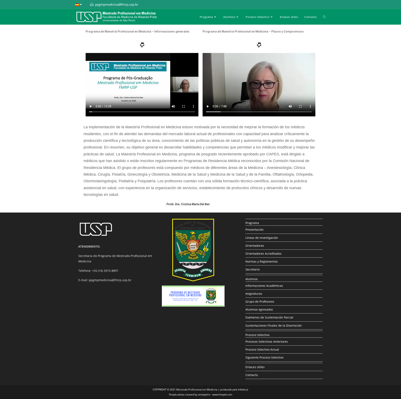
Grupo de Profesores (259, 301)
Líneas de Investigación (261, 238)
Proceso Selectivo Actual (262, 349)
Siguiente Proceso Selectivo (264, 357)
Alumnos (251, 279)
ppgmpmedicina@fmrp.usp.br (116, 4)
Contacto (251, 375)
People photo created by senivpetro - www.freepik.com (200, 394)
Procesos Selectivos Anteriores (266, 342)
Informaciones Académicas (264, 286)
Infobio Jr (243, 389)
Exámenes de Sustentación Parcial (269, 317)
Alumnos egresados (259, 309)
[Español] (79, 4)
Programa (252, 223)
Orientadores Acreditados (263, 254)
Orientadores (254, 246)
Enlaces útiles (255, 367)
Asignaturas (253, 294)
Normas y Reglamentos (261, 261)
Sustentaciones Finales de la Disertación (273, 325)
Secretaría (252, 269)
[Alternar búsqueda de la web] (324, 17)
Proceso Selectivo (257, 335)
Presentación (254, 230)
